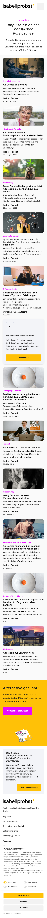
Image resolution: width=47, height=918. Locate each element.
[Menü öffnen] (40, 6)
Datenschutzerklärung (12, 914)
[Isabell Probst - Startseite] (18, 6)
